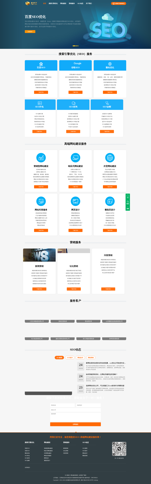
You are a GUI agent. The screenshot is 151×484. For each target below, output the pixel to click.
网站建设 (63, 3)
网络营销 (91, 355)
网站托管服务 (47, 455)
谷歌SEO (27, 450)
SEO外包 (27, 455)
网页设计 (46, 458)
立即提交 (75, 424)
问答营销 (65, 453)
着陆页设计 (47, 460)
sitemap (96, 480)
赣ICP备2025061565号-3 (87, 480)
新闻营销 (65, 448)
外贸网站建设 (47, 453)
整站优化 (27, 453)
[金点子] (31, 3)
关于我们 (89, 3)
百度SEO (27, 448)
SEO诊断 (27, 460)
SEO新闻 (59, 355)
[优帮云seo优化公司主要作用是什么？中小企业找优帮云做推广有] (48, 375)
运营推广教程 (82, 475)
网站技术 (80, 355)
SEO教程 (67, 475)
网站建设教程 (74, 475)
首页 (44, 3)
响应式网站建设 (48, 450)
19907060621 (120, 3)
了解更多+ (30, 31)
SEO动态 (80, 3)
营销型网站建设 (48, 448)
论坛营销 (65, 450)
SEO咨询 (27, 458)
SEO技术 (70, 355)
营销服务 (72, 3)
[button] (11, 24)
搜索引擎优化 (53, 3)
